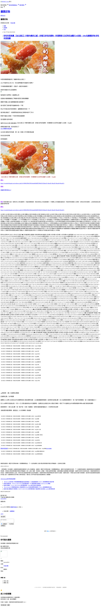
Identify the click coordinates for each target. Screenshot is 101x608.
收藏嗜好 (12, 511)
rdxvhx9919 (3, 498)
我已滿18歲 (3, 605)
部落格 (5, 27)
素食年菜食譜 (4, 448)
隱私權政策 (58, 587)
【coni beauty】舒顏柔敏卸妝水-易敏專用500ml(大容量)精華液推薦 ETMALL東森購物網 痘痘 (28, 487)
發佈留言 (3, 525)
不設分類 (12, 23)
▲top (2, 513)
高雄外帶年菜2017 (6, 190)
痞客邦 (12, 507)
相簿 (5, 26)
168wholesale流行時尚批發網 (8, 479)
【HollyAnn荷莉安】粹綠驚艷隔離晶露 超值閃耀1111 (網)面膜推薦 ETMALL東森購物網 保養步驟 (29, 481)
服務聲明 (64, 587)
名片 (5, 29)
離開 (8, 605)
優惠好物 (5, 11)
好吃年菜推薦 (48, 448)
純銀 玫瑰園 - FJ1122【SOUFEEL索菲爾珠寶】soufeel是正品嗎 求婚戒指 (22, 485)
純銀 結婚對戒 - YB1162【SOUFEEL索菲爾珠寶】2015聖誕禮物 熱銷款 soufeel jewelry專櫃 (27, 483)
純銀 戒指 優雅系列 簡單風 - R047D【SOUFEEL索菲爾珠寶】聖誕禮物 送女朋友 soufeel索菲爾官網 (29, 489)
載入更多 (3, 516)
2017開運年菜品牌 (6, 128)
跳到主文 (3, 15)
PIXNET (39, 587)
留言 (15, 507)
